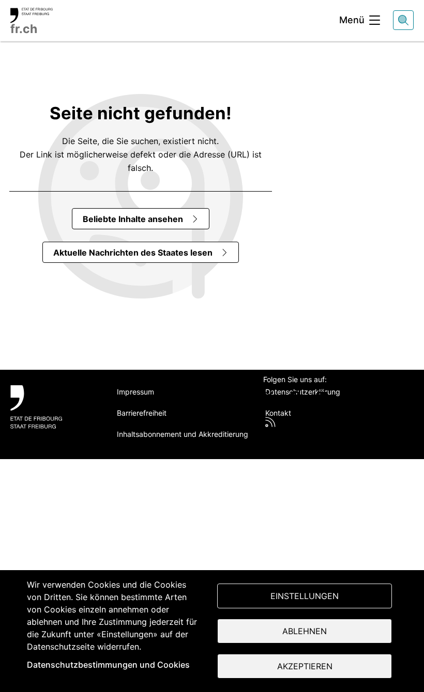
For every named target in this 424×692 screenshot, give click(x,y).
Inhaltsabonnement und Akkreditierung (182, 434)
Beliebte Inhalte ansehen (133, 219)
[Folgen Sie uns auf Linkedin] (321, 396)
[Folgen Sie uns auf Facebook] (295, 396)
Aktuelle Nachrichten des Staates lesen (133, 252)
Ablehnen (304, 631)
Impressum (135, 391)
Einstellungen (304, 596)
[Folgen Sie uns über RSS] (270, 422)
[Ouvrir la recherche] (403, 20)
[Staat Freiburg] (52, 407)
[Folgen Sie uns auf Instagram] (348, 396)
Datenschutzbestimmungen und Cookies (108, 664)
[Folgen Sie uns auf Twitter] (269, 396)
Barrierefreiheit (141, 412)
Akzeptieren (304, 666)
